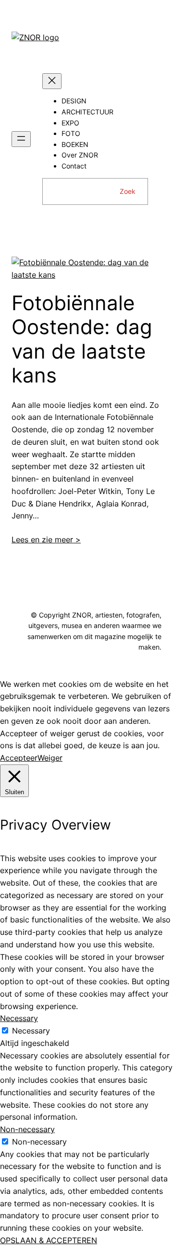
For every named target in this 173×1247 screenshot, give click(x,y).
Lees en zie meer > (46, 539)
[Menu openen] (21, 139)
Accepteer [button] (18, 758)
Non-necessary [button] (27, 1129)
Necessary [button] (19, 1018)
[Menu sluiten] (52, 81)
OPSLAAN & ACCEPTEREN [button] (48, 1240)
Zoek (128, 191)
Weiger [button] (49, 758)
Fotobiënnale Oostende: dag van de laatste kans (82, 339)
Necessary (31, 1030)
